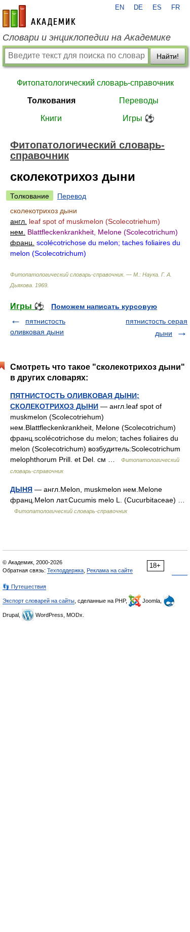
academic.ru (39, 16)
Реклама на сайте (110, 570)
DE (138, 7)
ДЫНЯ (21, 489)
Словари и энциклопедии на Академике (87, 37)
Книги (51, 118)
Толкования (51, 100)
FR (175, 7)
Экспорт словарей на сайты (38, 601)
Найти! (168, 56)
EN (119, 7)
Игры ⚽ (139, 118)
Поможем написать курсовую (104, 306)
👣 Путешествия (24, 587)
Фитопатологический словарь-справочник (95, 83)
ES (157, 7)
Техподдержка (65, 570)
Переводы (139, 100)
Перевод (71, 196)
